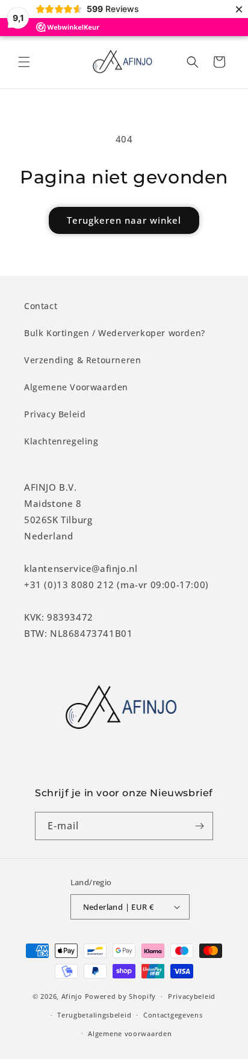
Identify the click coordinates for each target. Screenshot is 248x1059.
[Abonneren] (199, 826)
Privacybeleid (191, 996)
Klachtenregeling (61, 441)
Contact (40, 306)
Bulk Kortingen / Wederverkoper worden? (114, 333)
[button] (24, 62)
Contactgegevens (173, 1014)
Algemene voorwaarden (130, 1033)
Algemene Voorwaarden (76, 387)
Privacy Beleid (54, 414)
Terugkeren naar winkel (124, 220)
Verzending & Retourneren (82, 360)
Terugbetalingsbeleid (94, 1014)
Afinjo (71, 996)
